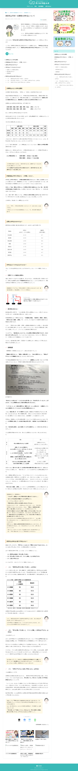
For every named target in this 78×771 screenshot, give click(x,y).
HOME (40, 766)
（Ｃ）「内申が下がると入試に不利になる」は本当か (18, 82)
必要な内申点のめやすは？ (12, 64)
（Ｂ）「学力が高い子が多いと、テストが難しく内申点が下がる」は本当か (23, 80)
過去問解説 (41, 6)
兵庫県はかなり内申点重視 (12, 59)
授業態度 (9, 73)
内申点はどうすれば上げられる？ (13, 67)
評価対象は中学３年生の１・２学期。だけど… (16, 62)
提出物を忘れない (11, 71)
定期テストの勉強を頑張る (13, 69)
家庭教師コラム (45, 724)
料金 (36, 6)
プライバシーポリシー (38, 767)
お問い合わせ (48, 6)
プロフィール (30, 6)
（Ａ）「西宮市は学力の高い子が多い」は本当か (17, 78)
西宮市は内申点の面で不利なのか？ (14, 76)
